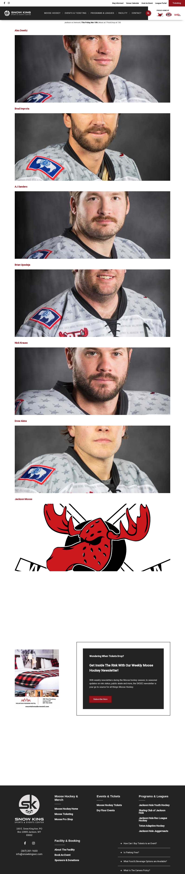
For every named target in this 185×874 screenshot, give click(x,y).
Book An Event (63, 854)
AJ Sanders (21, 186)
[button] (148, 13)
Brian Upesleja (22, 264)
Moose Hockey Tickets (109, 805)
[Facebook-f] (4, 3)
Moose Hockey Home (66, 808)
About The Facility (65, 849)
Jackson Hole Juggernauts (153, 831)
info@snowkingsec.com (29, 854)
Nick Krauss (21, 342)
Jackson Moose (23, 499)
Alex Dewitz (21, 30)
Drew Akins (21, 421)
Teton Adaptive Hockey (152, 825)
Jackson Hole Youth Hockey (154, 805)
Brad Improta (22, 108)
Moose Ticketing (64, 814)
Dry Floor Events (106, 810)
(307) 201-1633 (29, 850)
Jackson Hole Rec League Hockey (153, 819)
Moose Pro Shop (64, 819)
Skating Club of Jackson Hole (152, 811)
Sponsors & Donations (67, 860)
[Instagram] (9, 3)
